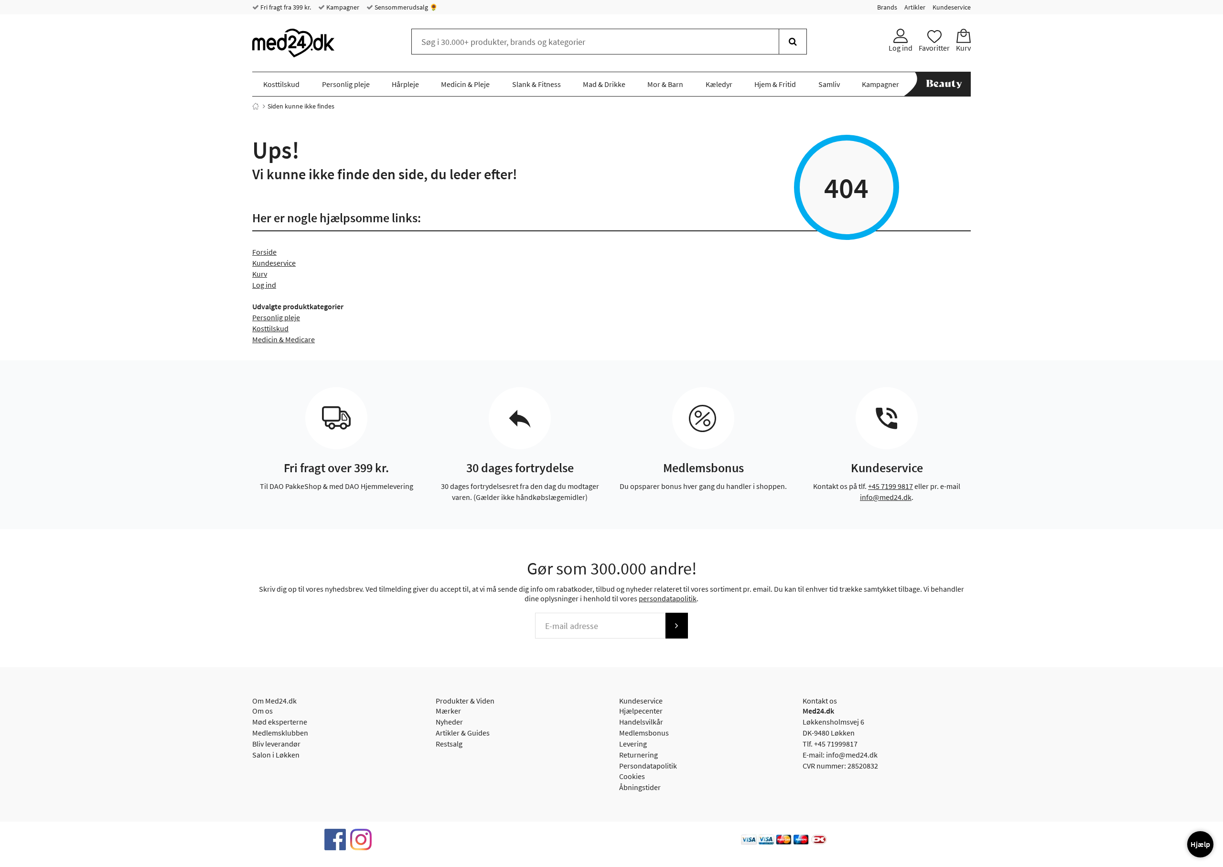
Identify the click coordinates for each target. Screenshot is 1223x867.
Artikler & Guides (463, 732)
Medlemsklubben (280, 732)
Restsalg (449, 743)
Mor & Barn (665, 84)
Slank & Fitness (536, 84)
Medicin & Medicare (283, 339)
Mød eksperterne (279, 721)
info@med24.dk (886, 497)
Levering (633, 743)
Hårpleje (405, 84)
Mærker (448, 710)
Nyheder (449, 721)
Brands (887, 7)
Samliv (829, 84)
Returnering (638, 754)
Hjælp (1200, 844)
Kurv (259, 274)
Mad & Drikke (604, 84)
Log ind (264, 285)
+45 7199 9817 (890, 486)
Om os (262, 710)
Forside (264, 252)
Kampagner (342, 7)
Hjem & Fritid (775, 84)
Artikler (914, 7)
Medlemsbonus (644, 732)
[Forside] (255, 106)
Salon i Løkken (276, 754)
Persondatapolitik (648, 765)
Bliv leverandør (276, 743)
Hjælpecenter (641, 710)
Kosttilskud (281, 84)
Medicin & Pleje (465, 84)
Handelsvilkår (641, 721)
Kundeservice (952, 7)
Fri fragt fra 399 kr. (285, 7)
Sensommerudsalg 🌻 (405, 7)
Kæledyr (719, 84)
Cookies (632, 776)
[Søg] (793, 41)
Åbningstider (640, 787)
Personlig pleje (346, 84)
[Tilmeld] (676, 626)
